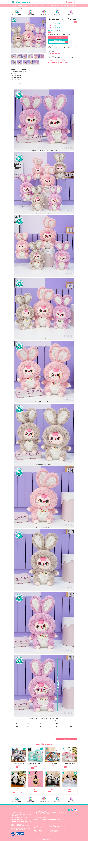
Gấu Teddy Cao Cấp (22, 5)
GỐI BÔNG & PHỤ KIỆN (54, 5)
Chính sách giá (52, 829)
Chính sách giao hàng (53, 831)
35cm (14, 792)
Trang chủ (13, 5)
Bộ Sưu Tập (44, 5)
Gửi (66, 42)
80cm (74, 766)
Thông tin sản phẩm (15, 66)
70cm (50, 32)
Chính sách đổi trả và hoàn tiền (55, 833)
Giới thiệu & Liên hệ (38, 831)
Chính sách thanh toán (53, 830)
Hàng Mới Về (73, 5)
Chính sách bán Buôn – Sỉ (39, 826)
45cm (17, 792)
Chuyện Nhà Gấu (64, 5)
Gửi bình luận (67, 739)
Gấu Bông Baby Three (20, 8)
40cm (57, 32)
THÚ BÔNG (38, 5)
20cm (35, 791)
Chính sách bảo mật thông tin (39, 829)
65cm (38, 767)
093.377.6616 (72, 2)
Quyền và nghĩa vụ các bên (54, 825)
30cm (65, 766)
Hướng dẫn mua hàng (27, 66)
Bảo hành (36, 66)
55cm (55, 791)
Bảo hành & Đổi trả (37, 830)
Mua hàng (58, 37)
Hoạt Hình (31, 5)
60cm (20, 792)
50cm (53, 32)
